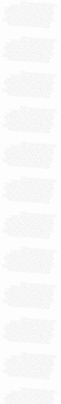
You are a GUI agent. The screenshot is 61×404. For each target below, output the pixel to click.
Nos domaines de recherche (23, 1)
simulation (24, 44)
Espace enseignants (33, 8)
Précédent (24, 77)
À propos (18, 1)
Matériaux (16, 23)
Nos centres (35, 1)
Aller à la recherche (45, 3)
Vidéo (23, 13)
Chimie (16, 15)
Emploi (38, 1)
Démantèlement (31, 13)
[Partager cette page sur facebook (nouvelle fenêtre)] (35, 21)
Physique (16, 13)
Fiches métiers (17, 29)
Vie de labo (17, 31)
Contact (37, 8)
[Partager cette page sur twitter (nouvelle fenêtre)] (27, 22)
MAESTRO (42, 43)
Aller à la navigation (41, 3)
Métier (24, 13)
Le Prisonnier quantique (50, 8)
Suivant (46, 77)
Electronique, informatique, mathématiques (18, 19)
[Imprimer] (23, 21)
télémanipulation (33, 43)
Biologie (16, 16)
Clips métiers (17, 25)
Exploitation (17, 22)
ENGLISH (46, 1)
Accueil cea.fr (44, 8)
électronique (29, 43)
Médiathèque (40, 8)
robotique (38, 43)
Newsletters (28, 8)
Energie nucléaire (27, 13)
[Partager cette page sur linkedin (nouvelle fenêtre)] (38, 22)
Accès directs (41, 1)
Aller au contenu (37, 3)
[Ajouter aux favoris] (27, 21)
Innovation (28, 1)
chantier (31, 44)
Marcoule (28, 44)
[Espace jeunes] (21, 6)
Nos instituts (31, 1)
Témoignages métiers (17, 27)
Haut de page (58, 344)
